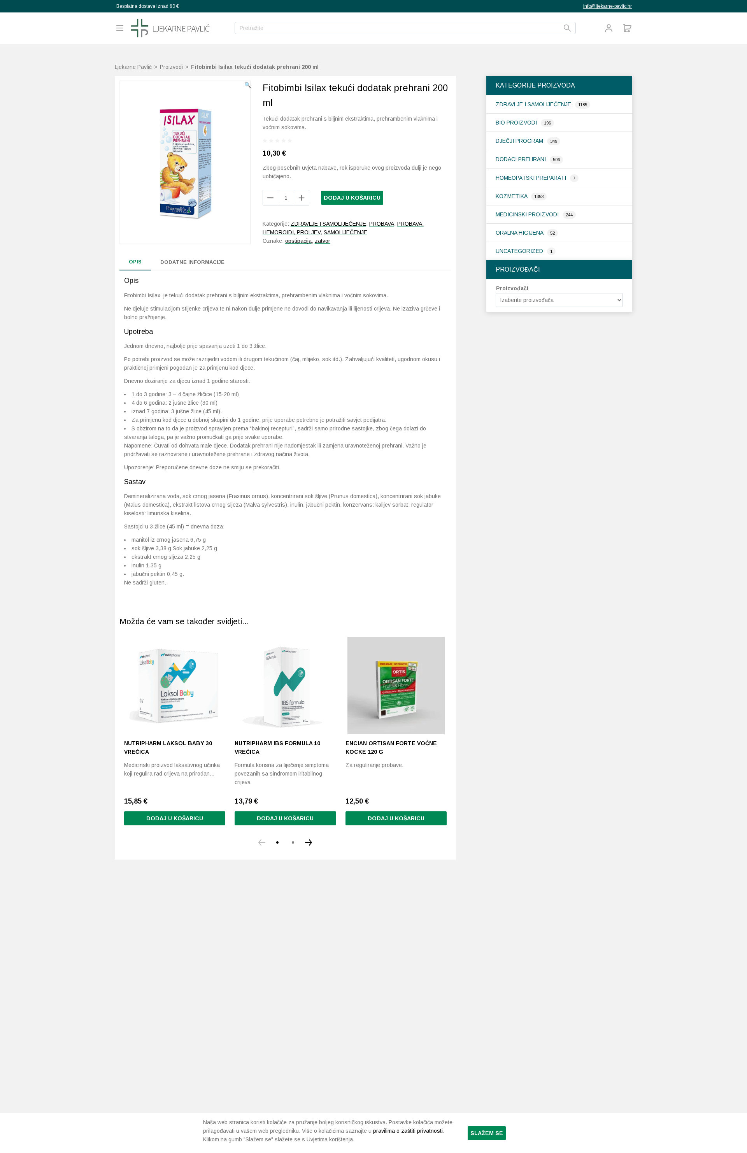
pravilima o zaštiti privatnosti (408, 1131)
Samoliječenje (345, 232)
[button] (247, 85)
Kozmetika (512, 196)
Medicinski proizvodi (528, 214)
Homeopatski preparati (532, 178)
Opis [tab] (135, 262)
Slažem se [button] (486, 1133)
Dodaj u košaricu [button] (174, 818)
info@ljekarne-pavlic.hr (607, 6)
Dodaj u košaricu (352, 198)
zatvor (322, 241)
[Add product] (270, 197)
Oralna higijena (520, 233)
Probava (381, 224)
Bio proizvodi (517, 122)
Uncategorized (520, 251)
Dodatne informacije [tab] (192, 262)
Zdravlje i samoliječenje (534, 104)
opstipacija (298, 241)
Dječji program (520, 141)
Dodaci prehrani (521, 159)
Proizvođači (512, 288)
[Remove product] (301, 197)
